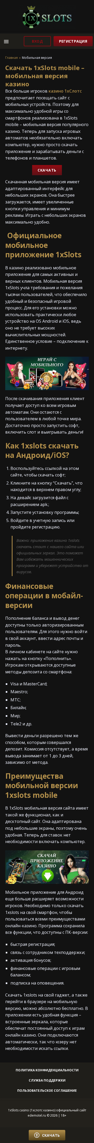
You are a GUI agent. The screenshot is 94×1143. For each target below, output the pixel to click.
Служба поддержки (47, 1080)
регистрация (73, 41)
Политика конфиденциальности (47, 1070)
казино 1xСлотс (65, 91)
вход (37, 41)
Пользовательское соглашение (47, 1090)
